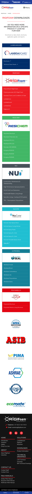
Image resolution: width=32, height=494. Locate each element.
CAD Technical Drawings (21, 461)
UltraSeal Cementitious (10, 271)
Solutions (3, 442)
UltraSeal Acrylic (8, 265)
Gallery (5, 492)
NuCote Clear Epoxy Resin (11, 223)
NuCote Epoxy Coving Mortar (12, 226)
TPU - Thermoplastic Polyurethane (13, 200)
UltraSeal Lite (7, 275)
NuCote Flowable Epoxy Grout (12, 240)
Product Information (22, 451)
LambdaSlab (7, 106)
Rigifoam (3, 13)
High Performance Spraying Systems (14, 187)
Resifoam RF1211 (9, 140)
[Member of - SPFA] (16, 324)
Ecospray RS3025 (9, 150)
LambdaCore (7, 99)
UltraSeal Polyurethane (10, 278)
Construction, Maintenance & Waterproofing (12, 182)
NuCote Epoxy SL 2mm (10, 236)
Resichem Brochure (9, 133)
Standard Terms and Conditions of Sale (15, 95)
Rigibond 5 (7, 109)
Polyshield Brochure (9, 304)
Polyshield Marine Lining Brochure (13, 307)
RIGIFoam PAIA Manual (7, 482)
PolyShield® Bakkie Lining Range (13, 193)
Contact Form (5, 472)
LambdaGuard (8, 102)
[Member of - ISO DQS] (16, 389)
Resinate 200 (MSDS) (10, 147)
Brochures (7, 61)
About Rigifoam (5, 453)
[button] (11, 434)
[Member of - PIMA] (16, 357)
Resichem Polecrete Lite (11, 137)
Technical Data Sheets (10, 64)
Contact (27, 492)
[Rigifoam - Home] (7, 7)
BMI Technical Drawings (24, 463)
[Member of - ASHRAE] (16, 373)
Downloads (16, 492)
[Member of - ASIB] (16, 340)
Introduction (4, 441)
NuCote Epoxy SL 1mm (10, 233)
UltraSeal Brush (8, 268)
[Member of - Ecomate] (16, 405)
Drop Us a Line (5, 446)
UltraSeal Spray (8, 281)
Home (9, 13)
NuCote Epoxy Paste (9, 229)
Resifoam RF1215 (9, 143)
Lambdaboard (21, 441)
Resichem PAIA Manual (7, 481)
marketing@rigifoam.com (19, 427)
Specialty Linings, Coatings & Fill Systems (15, 197)
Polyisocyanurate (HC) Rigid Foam (13, 92)
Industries (4, 455)
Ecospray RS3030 (9, 154)
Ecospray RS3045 (9, 157)
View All (6, 243)
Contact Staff (5, 470)
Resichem (20, 444)
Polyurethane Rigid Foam (11, 89)
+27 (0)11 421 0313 (20, 425)
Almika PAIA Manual (7, 479)
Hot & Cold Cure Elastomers (12, 190)
